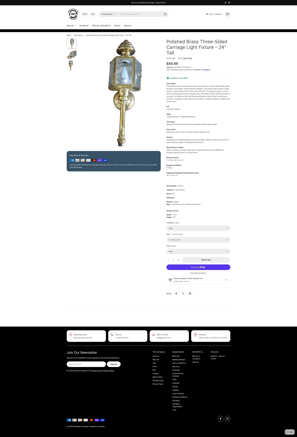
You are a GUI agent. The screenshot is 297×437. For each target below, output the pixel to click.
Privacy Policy (108, 371)
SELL (93, 14)
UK (174, 58)
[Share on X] (183, 293)
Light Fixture (187, 58)
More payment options (198, 273)
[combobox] (133, 14)
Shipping (169, 67)
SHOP (85, 14)
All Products (78, 35)
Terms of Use (96, 371)
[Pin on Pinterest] (190, 293)
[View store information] (226, 280)
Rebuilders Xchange (80, 426)
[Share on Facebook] (176, 293)
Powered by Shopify (97, 426)
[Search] (165, 14)
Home (69, 35)
